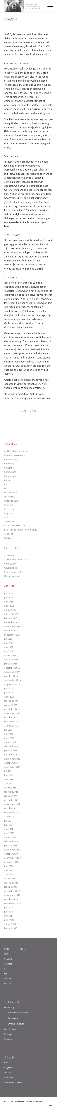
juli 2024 (8, 688)
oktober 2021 (11, 808)
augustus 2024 (12, 684)
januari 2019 (10, 928)
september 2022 (12, 767)
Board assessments (13, 1082)
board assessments (14, 455)
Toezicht (8, 534)
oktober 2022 (11, 763)
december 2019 (12, 891)
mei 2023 (8, 734)
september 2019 (12, 903)
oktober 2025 (11, 630)
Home (7, 954)
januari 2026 (10, 618)
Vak (5, 974)
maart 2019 (10, 924)
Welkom (8, 538)
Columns (9, 467)
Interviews (9, 496)
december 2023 (12, 709)
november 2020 (12, 849)
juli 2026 (8, 593)
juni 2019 (8, 911)
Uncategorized (12, 576)
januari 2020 (10, 887)
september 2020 (12, 858)
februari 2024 (11, 701)
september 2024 (12, 680)
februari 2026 (11, 614)
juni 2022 (8, 775)
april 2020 (9, 874)
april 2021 (9, 833)
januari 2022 (10, 796)
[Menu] (48, 6)
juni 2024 (9, 692)
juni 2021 (8, 825)
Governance (10, 492)
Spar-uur (9, 521)
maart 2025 (10, 655)
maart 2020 (10, 878)
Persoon (8, 979)
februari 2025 (11, 659)
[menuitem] (48, 6)
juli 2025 (8, 639)
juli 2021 (8, 820)
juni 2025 (8, 643)
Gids (6, 488)
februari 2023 (11, 746)
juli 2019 (8, 907)
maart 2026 (10, 610)
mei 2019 (8, 915)
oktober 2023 (11, 717)
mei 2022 (8, 779)
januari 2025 (10, 663)
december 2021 (12, 800)
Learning (8, 964)
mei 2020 (8, 870)
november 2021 (12, 804)
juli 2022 (8, 771)
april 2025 (9, 651)
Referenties (10, 509)
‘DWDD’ (11, 19)
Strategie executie (13, 572)
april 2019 (9, 920)
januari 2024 (10, 705)
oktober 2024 (11, 676)
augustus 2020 (12, 862)
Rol (6, 517)
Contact (8, 480)
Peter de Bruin (11, 500)
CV (5, 484)
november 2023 (12, 713)
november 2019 (12, 895)
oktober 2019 (11, 899)
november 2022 (12, 758)
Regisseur (9, 513)
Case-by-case (11, 459)
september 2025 (12, 634)
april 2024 (9, 696)
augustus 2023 (11, 725)
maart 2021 (10, 837)
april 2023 (9, 738)
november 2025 (12, 626)
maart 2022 (10, 787)
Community (10, 472)
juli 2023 (8, 729)
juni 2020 (8, 866)
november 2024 (12, 672)
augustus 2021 (11, 816)
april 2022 (9, 783)
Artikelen (9, 555)
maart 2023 (10, 742)
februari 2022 (11, 791)
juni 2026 (8, 597)
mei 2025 (8, 647)
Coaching (9, 463)
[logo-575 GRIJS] (23, 6)
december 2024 (12, 667)
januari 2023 (10, 750)
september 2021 (12, 812)
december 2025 (12, 622)
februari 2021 (11, 841)
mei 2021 (8, 829)
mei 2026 (8, 601)
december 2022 (12, 754)
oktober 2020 (11, 853)
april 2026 (9, 605)
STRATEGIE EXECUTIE (14, 525)
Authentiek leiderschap (16, 451)
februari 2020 (11, 882)
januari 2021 (10, 845)
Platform (9, 505)
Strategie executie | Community (20, 529)
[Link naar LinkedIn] (50, 1105)
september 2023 (12, 721)
